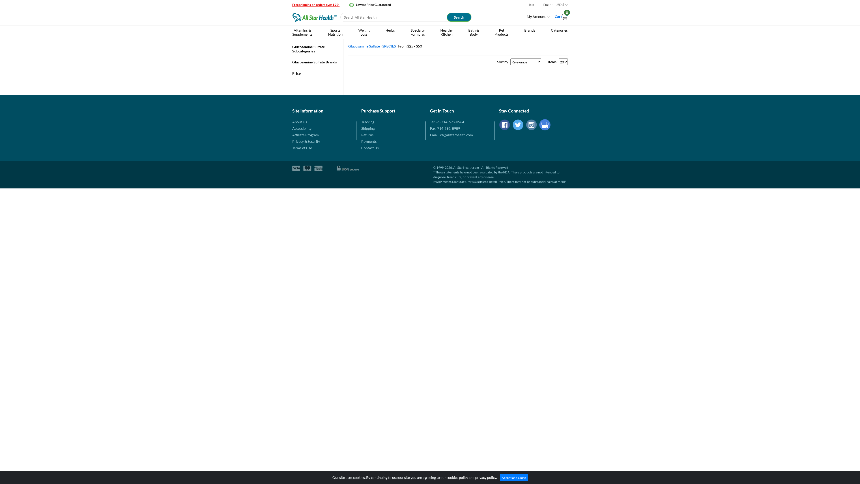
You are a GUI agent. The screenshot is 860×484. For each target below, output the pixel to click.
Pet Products (501, 32)
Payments (369, 141)
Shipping (368, 128)
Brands (529, 30)
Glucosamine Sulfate (364, 46)
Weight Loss (364, 32)
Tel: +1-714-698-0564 (447, 122)
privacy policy (485, 477)
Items (552, 62)
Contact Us (370, 148)
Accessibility (302, 128)
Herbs (390, 30)
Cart (561, 16)
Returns (367, 135)
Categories (559, 30)
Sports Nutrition (335, 32)
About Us (299, 122)
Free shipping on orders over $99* (316, 4)
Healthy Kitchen (446, 32)
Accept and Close (514, 478)
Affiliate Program (305, 135)
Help (530, 4)
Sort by (502, 62)
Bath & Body (473, 32)
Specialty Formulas (418, 32)
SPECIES (389, 46)
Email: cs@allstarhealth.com (451, 135)
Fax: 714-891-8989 (445, 128)
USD (559, 4)
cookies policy (457, 477)
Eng (545, 4)
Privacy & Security (306, 141)
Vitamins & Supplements (302, 32)
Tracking (367, 122)
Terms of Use (302, 148)
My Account (536, 16)
